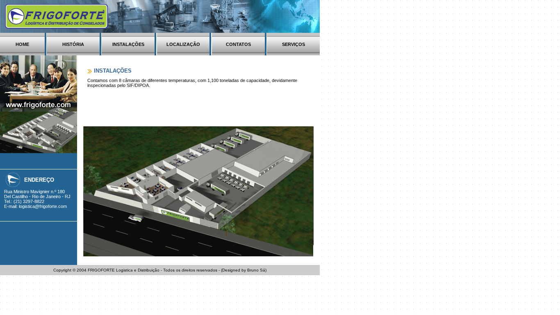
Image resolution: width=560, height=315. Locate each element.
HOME (22, 44)
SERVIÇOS (293, 44)
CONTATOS (238, 44)
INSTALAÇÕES (128, 44)
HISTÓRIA (73, 44)
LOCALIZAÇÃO (183, 44)
